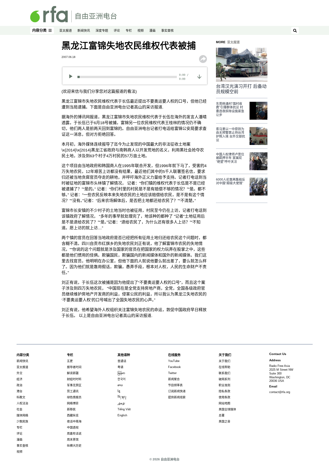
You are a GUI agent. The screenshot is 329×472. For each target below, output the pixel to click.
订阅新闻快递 (177, 391)
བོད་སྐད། (122, 397)
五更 (70, 361)
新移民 (71, 409)
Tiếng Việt (124, 409)
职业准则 (224, 385)
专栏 (129, 30)
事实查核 (167, 30)
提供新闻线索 (177, 397)
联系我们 (224, 373)
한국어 (122, 379)
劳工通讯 (73, 391)
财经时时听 (74, 379)
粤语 (120, 367)
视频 (140, 30)
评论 (117, 30)
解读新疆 (73, 373)
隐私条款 (224, 391)
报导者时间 (74, 367)
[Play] (72, 77)
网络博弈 (73, 403)
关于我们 (224, 361)
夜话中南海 (74, 421)
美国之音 (224, 421)
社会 (19, 409)
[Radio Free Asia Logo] (73, 14)
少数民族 (22, 421)
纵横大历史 (74, 445)
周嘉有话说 (74, 433)
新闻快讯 (83, 30)
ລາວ (120, 385)
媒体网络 (22, 415)
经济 (19, 379)
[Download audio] (199, 76)
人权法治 (22, 403)
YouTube (173, 361)
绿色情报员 (74, 397)
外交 (19, 373)
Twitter (172, 373)
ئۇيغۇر (121, 403)
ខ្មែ (119, 391)
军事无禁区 (74, 385)
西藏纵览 (73, 415)
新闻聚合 (174, 379)
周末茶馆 (73, 439)
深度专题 (102, 30)
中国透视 (73, 427)
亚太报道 (65, 30)
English (122, 415)
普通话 (122, 361)
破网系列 (224, 379)
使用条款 (224, 397)
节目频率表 (175, 385)
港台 (19, 391)
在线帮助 (224, 367)
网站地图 (224, 403)
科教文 (21, 397)
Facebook (174, 367)
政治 (19, 385)
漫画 (152, 30)
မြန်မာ (121, 373)
